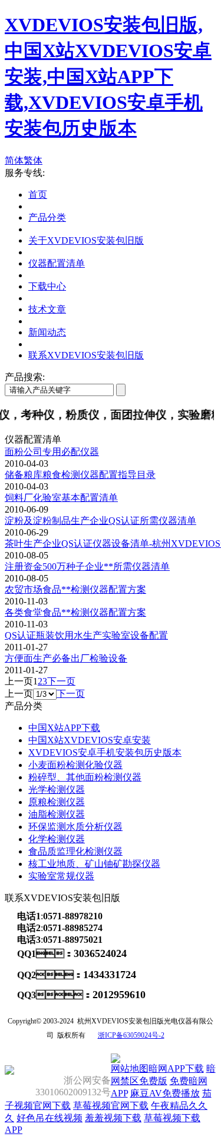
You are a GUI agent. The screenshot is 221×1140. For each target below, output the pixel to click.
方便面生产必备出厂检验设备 (66, 658)
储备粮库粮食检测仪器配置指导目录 (80, 475)
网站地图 (130, 1068)
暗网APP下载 (176, 1068)
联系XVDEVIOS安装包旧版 (86, 355)
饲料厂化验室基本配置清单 (61, 498)
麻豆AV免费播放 (165, 1093)
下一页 (61, 681)
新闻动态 (47, 332)
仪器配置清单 (56, 263)
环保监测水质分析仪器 (75, 827)
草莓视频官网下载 (111, 1106)
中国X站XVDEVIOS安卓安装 (89, 740)
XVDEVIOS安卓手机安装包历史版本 (105, 752)
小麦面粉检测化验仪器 (75, 765)
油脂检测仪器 (56, 814)
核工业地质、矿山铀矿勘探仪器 (94, 864)
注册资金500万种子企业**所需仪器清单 (87, 566)
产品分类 (47, 217)
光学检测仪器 (56, 790)
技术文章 (47, 309)
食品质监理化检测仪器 (75, 851)
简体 (14, 160)
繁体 (33, 160)
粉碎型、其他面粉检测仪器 (84, 777)
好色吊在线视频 (50, 1118)
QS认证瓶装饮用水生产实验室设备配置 (86, 635)
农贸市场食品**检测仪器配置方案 (75, 589)
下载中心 (47, 286)
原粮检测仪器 (56, 802)
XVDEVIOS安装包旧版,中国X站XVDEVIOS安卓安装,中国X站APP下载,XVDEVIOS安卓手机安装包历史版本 (108, 76)
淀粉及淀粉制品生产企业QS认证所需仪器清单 (100, 521)
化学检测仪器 (56, 839)
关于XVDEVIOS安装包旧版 (86, 240)
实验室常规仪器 (61, 876)
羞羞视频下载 (113, 1118)
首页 (37, 195)
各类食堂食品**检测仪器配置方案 (75, 612)
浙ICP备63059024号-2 (131, 1035)
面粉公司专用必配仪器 (52, 452)
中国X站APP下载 (64, 728)
